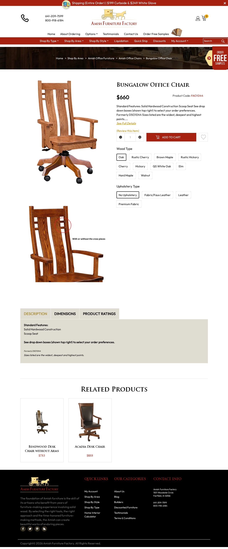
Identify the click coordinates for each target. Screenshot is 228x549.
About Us (119, 491)
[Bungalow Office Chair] (66, 131)
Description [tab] (35, 313)
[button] (91, 33)
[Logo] (114, 18)
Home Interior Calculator (92, 514)
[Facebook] (23, 529)
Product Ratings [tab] (99, 313)
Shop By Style (92, 502)
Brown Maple (165, 157)
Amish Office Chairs (130, 58)
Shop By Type (91, 507)
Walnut (145, 175)
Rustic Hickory (190, 157)
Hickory (140, 166)
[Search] (223, 40)
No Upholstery (128, 195)
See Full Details (126, 123)
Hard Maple (126, 175)
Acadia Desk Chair (90, 447)
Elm (181, 166)
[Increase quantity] (140, 137)
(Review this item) (127, 131)
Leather (183, 195)
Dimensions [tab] (65, 313)
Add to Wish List (203, 137)
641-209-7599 (54, 16)
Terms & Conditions (125, 518)
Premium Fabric (129, 204)
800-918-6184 (54, 20)
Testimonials (121, 512)
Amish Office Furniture (101, 58)
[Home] (59, 58)
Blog (116, 496)
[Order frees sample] (216, 58)
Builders (118, 502)
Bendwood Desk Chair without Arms (42, 449)
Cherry (123, 166)
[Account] (198, 18)
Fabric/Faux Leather (157, 195)
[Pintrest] (37, 529)
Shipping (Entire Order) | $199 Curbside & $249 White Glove (114, 3)
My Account (91, 491)
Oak (121, 157)
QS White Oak (162, 166)
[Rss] (44, 529)
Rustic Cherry (140, 157)
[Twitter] (30, 529)
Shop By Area (75, 58)
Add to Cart (171, 137)
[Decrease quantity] (120, 137)
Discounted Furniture (126, 507)
